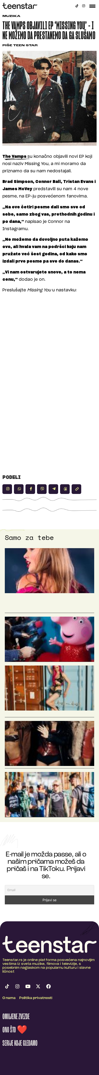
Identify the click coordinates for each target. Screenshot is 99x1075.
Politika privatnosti (35, 998)
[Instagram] (83, 5)
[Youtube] (27, 986)
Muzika (11, 16)
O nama (9, 998)
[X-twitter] (38, 986)
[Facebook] (48, 986)
